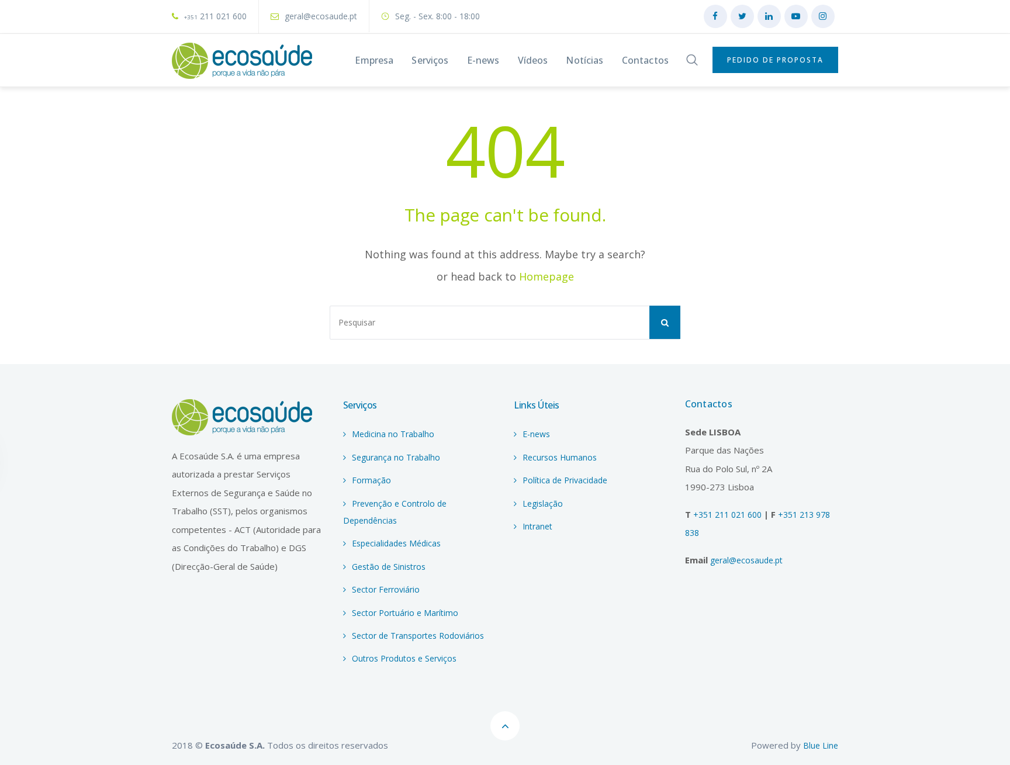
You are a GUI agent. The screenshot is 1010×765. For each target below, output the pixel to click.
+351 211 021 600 (728, 514)
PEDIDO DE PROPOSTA (775, 60)
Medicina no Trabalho (393, 433)
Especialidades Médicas (396, 543)
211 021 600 (215, 16)
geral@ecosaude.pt (321, 16)
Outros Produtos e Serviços (404, 658)
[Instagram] (823, 16)
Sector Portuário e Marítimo (405, 612)
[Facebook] (715, 16)
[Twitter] (742, 16)
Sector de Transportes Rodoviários (418, 635)
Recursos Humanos (560, 457)
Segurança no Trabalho (396, 457)
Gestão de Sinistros (389, 566)
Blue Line (820, 745)
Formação (371, 480)
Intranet (537, 526)
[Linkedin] (769, 16)
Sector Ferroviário (386, 589)
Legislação (543, 503)
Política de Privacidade (565, 480)
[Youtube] (796, 16)
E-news (536, 433)
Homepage (546, 276)
